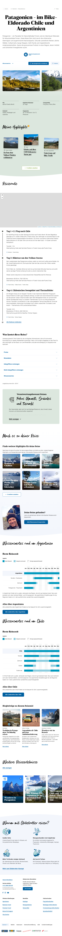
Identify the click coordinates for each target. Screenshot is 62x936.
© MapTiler (44, 226)
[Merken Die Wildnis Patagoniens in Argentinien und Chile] (43, 778)
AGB (38, 924)
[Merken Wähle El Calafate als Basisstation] (37, 456)
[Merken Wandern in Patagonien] (20, 778)
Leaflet (39, 226)
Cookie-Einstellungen (47, 924)
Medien (13, 924)
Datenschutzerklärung (30, 924)
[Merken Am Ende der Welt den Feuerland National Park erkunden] (37, 473)
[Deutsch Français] (5, 924)
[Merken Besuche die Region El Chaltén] (17, 456)
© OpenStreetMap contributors (54, 226)
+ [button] (2, 195)
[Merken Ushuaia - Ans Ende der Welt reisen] (57, 473)
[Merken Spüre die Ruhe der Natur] (57, 456)
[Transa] (12, 931)
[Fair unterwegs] (27, 931)
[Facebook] (3, 893)
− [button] (2, 197)
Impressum (19, 924)
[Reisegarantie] (45, 931)
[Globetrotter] (36, 931)
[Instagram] (5, 893)
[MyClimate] (18, 931)
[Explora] (5, 931)
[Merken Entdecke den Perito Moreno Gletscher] (17, 473)
